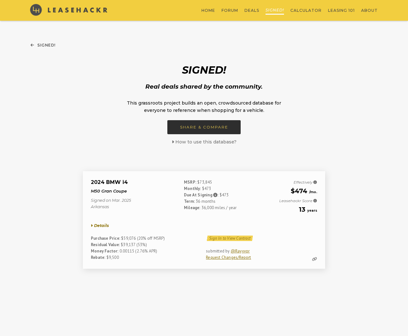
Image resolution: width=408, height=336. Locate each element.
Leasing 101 (341, 10)
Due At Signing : (202, 195)
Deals (251, 10)
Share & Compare (204, 127)
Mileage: (192, 207)
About (369, 10)
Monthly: (192, 188)
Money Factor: (105, 251)
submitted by (218, 251)
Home (208, 10)
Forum (230, 10)
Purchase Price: (105, 238)
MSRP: (190, 182)
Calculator (306, 10)
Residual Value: (105, 244)
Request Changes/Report (228, 257)
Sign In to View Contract (230, 238)
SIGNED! (275, 10)
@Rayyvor (240, 251)
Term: (189, 201)
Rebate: (98, 257)
